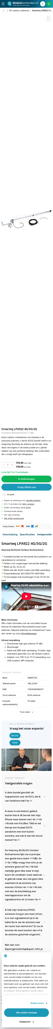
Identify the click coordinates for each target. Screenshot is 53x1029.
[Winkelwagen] (48, 3)
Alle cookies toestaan (26, 1012)
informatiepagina (28, 633)
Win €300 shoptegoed (14, 518)
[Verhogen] (12, 465)
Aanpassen (24, 1021)
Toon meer (25, 712)
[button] (26, 796)
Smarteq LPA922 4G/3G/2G (42, 10)
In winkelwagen (26, 478)
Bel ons (14, 735)
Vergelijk (10, 494)
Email (15, 742)
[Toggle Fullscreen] (48, 18)
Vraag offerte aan (26, 487)
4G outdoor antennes (19, 10)
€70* (28, 508)
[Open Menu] (3, 4)
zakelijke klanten (33, 500)
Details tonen (37, 1003)
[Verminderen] (4, 465)
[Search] (42, 3)
